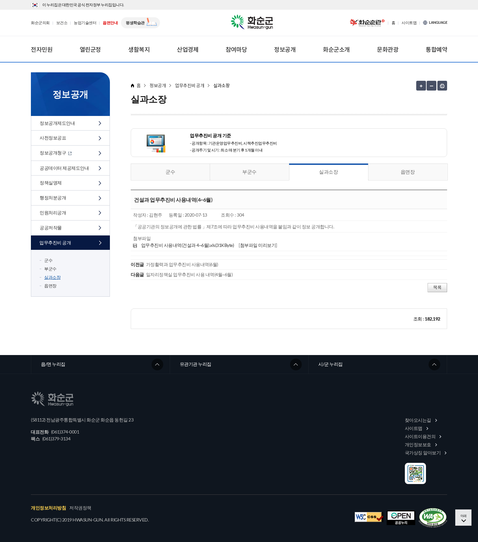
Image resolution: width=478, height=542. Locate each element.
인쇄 (442, 86)
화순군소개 (336, 49)
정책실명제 (51, 182)
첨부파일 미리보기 (258, 245)
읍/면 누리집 (53, 364)
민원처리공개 (53, 212)
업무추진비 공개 (55, 242)
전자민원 (41, 49)
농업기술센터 (85, 23)
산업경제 (187, 49)
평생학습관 (135, 22)
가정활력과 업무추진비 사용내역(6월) (182, 264)
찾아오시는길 (418, 420)
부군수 (50, 268)
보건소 (62, 23)
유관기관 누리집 (195, 364)
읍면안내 (110, 23)
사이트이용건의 (420, 436)
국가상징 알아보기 (423, 452)
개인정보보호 (418, 444)
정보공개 (285, 49)
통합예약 (436, 49)
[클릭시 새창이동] (367, 23)
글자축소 (431, 86)
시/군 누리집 (330, 364)
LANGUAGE (438, 22)
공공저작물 (51, 227)
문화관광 (387, 49)
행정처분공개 (53, 197)
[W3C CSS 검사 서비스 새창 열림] (369, 517)
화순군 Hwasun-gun (253, 23)
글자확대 (421, 86)
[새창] (432, 518)
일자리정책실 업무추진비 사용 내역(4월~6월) (189, 274)
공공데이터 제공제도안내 (64, 168)
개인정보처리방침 (48, 507)
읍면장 (50, 285)
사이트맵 (409, 23)
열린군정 (90, 49)
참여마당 (236, 49)
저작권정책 (80, 507)
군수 (48, 260)
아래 (463, 516)
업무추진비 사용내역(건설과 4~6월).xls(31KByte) (187, 245)
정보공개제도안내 (57, 123)
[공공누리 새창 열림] (401, 517)
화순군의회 (40, 23)
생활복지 (139, 49)
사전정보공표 (53, 137)
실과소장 (52, 277)
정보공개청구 (53, 152)
